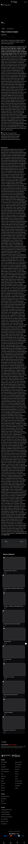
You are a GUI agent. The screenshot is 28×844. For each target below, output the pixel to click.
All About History (5, 771)
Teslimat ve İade (4, 821)
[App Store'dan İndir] (6, 755)
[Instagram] (2, 750)
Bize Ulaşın (3, 803)
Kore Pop (17, 769)
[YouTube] (6, 750)
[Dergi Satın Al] (10, 842)
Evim (2, 785)
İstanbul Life (18, 766)
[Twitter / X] (9, 750)
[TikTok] (17, 750)
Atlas (2, 773)
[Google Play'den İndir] (16, 755)
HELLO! (3, 788)
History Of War (18, 762)
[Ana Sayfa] (4, 742)
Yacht (16, 776)
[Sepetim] (24, 2)
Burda (2, 781)
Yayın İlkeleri (4, 823)
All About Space (18, 783)
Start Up (17, 773)
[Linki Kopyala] (20, 545)
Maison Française (5, 769)
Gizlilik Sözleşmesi (5, 812)
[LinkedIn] (13, 750)
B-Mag (2, 778)
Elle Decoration (18, 781)
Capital (16, 788)
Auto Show (3, 776)
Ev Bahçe (3, 783)
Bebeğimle (17, 785)
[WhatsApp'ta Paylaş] (8, 37)
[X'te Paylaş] (5, 37)
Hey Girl (3, 790)
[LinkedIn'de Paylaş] (10, 37)
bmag (12, 831)
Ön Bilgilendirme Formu (6, 809)
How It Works (18, 764)
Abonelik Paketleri (5, 796)
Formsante (3, 766)
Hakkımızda (3, 798)
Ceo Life (3, 764)
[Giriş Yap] (24, 842)
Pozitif (16, 771)
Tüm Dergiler (4, 762)
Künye (2, 801)
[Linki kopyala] (13, 37)
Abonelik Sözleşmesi (5, 814)
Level (16, 778)
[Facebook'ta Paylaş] (2, 37)
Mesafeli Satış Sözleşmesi (6, 816)
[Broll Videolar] (17, 842)
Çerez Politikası (4, 819)
